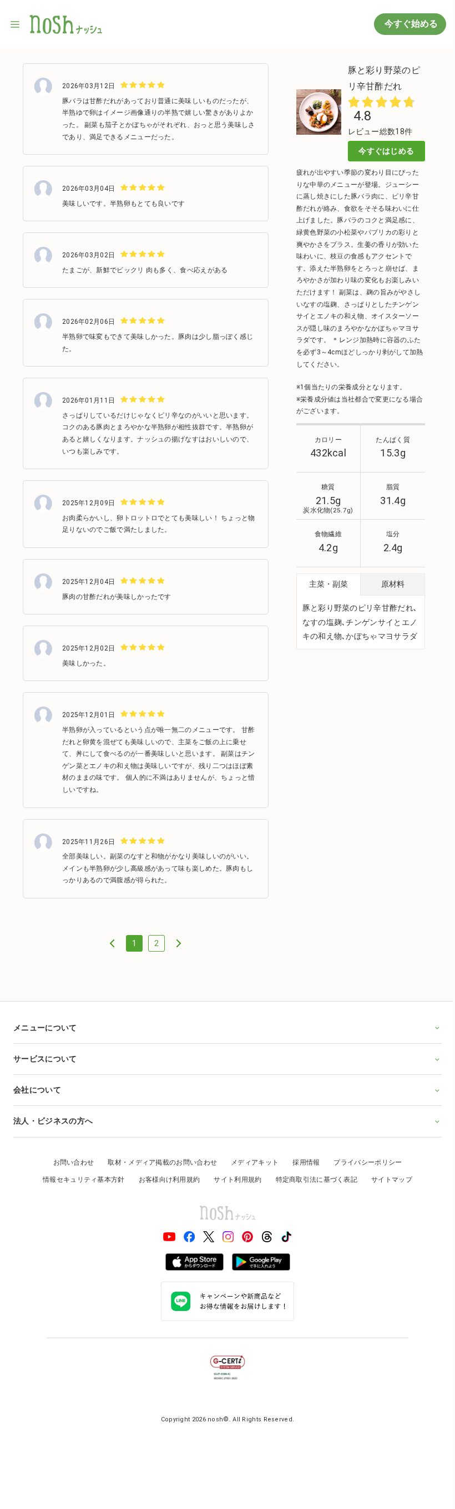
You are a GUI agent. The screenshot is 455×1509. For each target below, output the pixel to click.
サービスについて (45, 1057)
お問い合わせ (69, 1160)
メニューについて (45, 1026)
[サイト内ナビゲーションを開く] (15, 24)
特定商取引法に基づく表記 (312, 1178)
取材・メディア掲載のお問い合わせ (158, 1160)
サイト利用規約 (233, 1178)
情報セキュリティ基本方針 (80, 1178)
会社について (37, 1088)
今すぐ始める (410, 23)
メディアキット (251, 1160)
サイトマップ (387, 1178)
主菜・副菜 (328, 584)
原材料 (393, 584)
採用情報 (302, 1160)
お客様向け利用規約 (165, 1178)
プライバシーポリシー (364, 1160)
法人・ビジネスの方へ (53, 1119)
